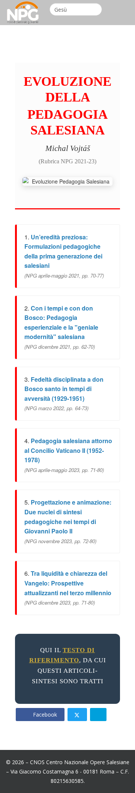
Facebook (44, 714)
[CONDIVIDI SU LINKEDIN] (98, 714)
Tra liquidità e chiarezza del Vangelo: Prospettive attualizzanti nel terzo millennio (67, 583)
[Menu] (126, 11)
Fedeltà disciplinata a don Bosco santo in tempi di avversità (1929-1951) (64, 389)
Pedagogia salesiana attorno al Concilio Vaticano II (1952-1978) (68, 450)
